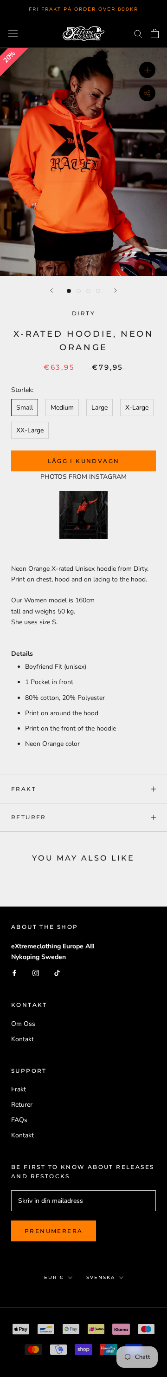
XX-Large (30, 430)
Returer (28, 817)
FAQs (19, 1120)
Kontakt (22, 1039)
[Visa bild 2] (79, 291)
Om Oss (23, 1023)
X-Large (136, 407)
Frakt (23, 788)
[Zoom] (147, 70)
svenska (100, 1277)
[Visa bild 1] (69, 291)
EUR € (54, 1277)
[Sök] (138, 33)
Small (24, 407)
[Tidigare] (51, 290)
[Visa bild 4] (98, 291)
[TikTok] (57, 972)
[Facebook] (14, 972)
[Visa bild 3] (88, 291)
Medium (62, 407)
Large (99, 407)
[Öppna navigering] (13, 33)
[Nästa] (115, 290)
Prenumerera (54, 1230)
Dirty (83, 313)
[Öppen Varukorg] (155, 33)
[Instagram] (35, 972)
